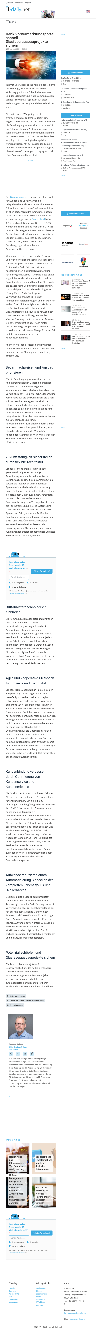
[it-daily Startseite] (21, 9)
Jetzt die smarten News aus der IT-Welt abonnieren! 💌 (18, 565)
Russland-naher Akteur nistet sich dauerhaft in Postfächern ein (79, 310)
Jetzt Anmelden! (42, 571)
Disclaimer (13, 1303)
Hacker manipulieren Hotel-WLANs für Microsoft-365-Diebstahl (81, 339)
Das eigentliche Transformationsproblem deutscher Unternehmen (44, 1163)
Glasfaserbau (17, 196)
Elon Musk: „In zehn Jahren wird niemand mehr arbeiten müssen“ (81, 325)
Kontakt (11, 1288)
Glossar (39, 1291)
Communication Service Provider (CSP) (27, 1000)
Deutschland (38, 219)
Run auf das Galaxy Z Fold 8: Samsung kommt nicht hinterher (81, 284)
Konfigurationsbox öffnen (75, 1313)
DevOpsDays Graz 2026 (71, 78)
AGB (10, 1297)
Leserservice (41, 1294)
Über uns (12, 1291)
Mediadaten (41, 1288)
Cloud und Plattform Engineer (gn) (75, 165)
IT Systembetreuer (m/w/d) (72, 155)
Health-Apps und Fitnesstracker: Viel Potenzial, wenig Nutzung (16, 1163)
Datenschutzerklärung (16, 593)
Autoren (39, 1305)
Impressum (13, 1299)
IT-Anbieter (40, 1302)
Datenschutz (13, 1294)
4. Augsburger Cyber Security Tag (75, 102)
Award (38, 1297)
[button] (11, 22)
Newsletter (40, 1299)
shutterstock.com (77, 1319)
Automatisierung (17, 996)
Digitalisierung (16, 1005)
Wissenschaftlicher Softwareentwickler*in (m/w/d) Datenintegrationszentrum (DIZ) (74, 142)
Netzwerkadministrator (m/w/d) (74, 120)
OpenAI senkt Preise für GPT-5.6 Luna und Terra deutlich (80, 297)
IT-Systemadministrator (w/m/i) (74, 130)
